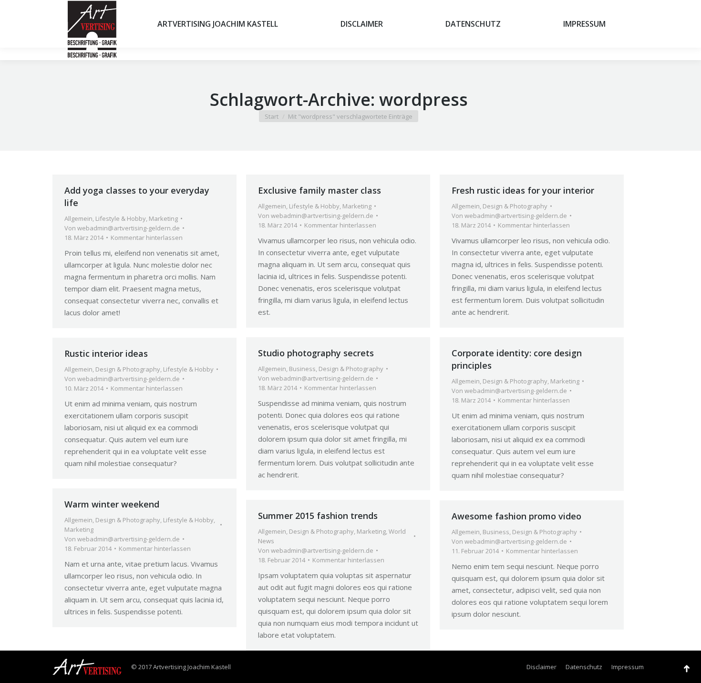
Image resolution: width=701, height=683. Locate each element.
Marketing (163, 218)
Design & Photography (515, 206)
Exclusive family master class (319, 190)
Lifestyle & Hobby (120, 218)
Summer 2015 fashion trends (318, 515)
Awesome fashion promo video (516, 516)
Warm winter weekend (111, 504)
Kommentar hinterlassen (147, 237)
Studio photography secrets (316, 353)
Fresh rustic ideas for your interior (523, 190)
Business (302, 368)
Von (122, 228)
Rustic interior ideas (106, 353)
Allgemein (78, 218)
